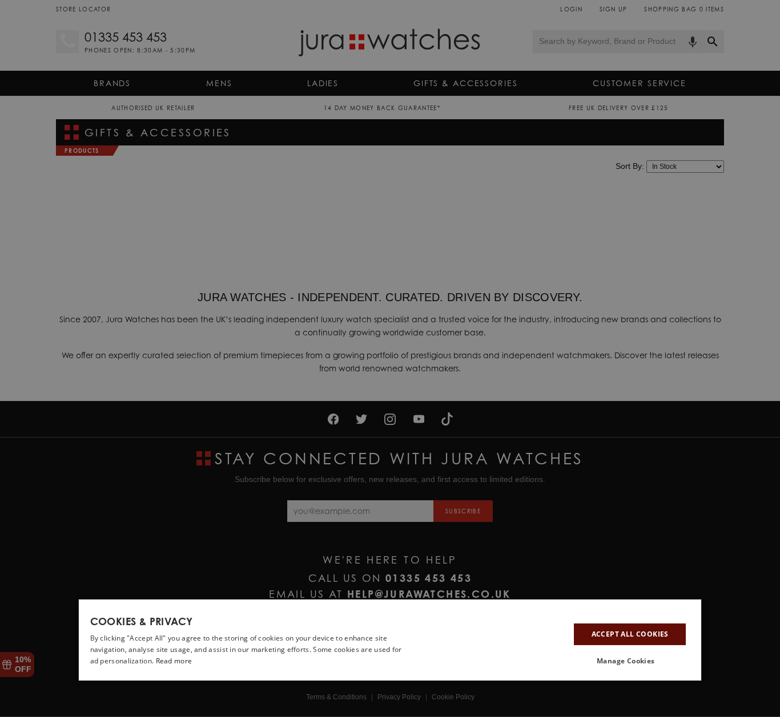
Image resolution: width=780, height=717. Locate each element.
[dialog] (390, 640)
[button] (630, 661)
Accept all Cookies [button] (630, 634)
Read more (174, 661)
